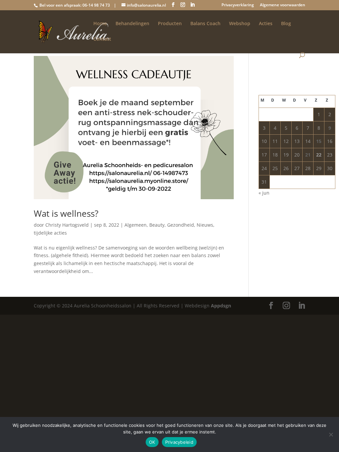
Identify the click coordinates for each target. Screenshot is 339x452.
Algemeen (135, 225)
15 (318, 141)
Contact (102, 39)
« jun (264, 193)
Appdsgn (221, 305)
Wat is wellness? (66, 213)
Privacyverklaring (237, 5)
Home (100, 23)
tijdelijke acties (50, 233)
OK (152, 442)
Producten (170, 23)
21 (308, 155)
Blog (286, 23)
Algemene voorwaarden (282, 5)
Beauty (157, 225)
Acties (265, 23)
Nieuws (205, 225)
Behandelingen (132, 23)
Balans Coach (205, 23)
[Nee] (330, 434)
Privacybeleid (179, 442)
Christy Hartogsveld (67, 225)
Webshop (239, 23)
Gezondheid (180, 225)
